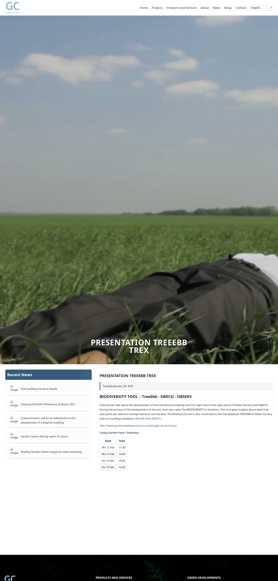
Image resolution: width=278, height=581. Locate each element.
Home (144, 8)
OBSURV (139, 418)
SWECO (156, 418)
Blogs (228, 8)
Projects (157, 8)
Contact (241, 8)
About (205, 8)
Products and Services (182, 8)
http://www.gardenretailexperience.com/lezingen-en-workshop (138, 425)
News (216, 8)
